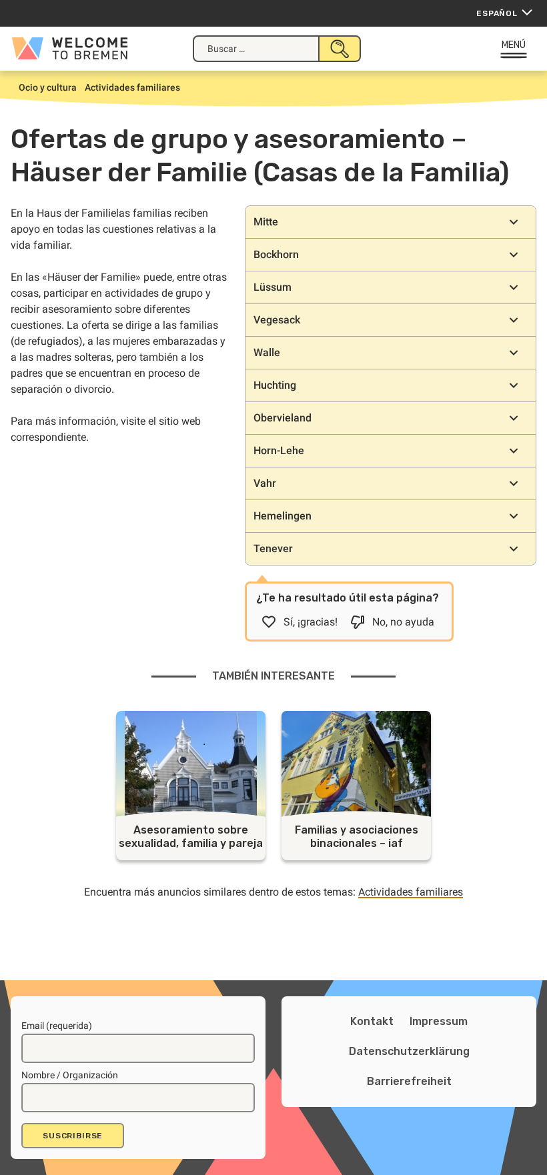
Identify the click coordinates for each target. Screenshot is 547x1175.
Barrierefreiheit (409, 1081)
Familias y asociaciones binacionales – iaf (356, 837)
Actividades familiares (410, 892)
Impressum (439, 1021)
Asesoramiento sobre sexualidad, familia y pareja (191, 837)
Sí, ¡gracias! (311, 622)
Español (497, 13)
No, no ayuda (403, 622)
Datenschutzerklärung (409, 1051)
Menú (514, 45)
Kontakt (372, 1021)
